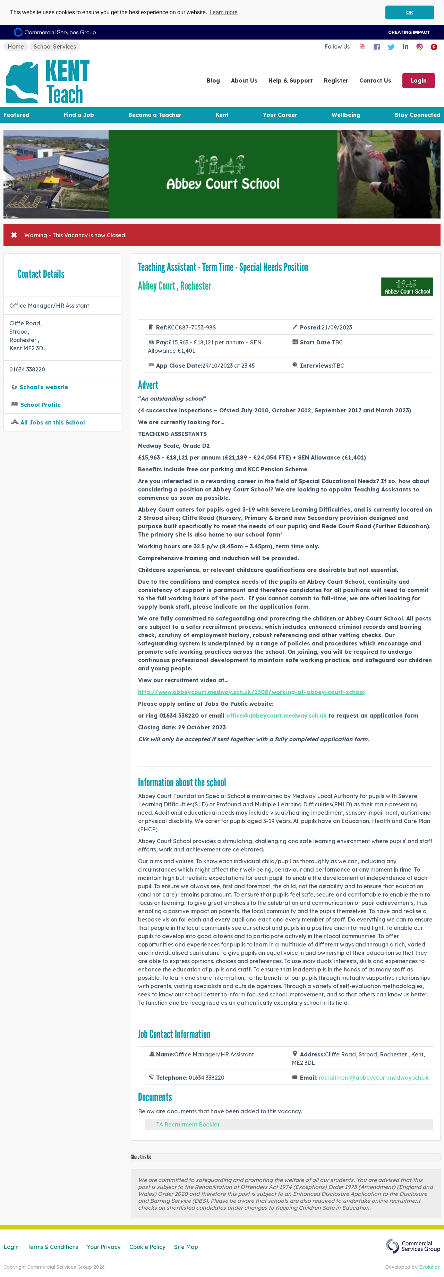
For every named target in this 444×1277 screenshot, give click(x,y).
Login (419, 80)
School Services (55, 46)
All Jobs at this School (52, 422)
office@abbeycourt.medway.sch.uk (276, 715)
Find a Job (79, 114)
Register (336, 80)
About (244, 80)
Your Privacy (104, 1246)
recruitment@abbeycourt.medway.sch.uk (374, 1077)
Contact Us (375, 80)
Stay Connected (418, 114)
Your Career (280, 114)
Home (16, 46)
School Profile (40, 404)
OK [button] (409, 12)
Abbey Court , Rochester (174, 285)
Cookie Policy (147, 1246)
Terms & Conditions (52, 1246)
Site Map (186, 1246)
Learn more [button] (224, 12)
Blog (213, 80)
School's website (44, 387)
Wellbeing (346, 114)
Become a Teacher (154, 114)
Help (290, 80)
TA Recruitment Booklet (188, 1124)
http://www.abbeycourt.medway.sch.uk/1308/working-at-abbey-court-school (251, 691)
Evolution (430, 1267)
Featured (16, 114)
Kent (222, 114)
